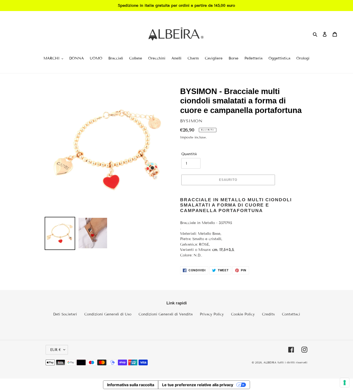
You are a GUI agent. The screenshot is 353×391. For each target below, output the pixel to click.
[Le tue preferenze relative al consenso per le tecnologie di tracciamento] (344, 382)
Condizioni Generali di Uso (107, 314)
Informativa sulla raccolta (130, 384)
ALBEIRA (269, 362)
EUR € (55, 350)
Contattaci (291, 314)
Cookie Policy (243, 314)
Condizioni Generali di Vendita (166, 314)
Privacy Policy (212, 314)
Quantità (189, 154)
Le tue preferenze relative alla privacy (197, 384)
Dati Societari (65, 314)
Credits (268, 314)
